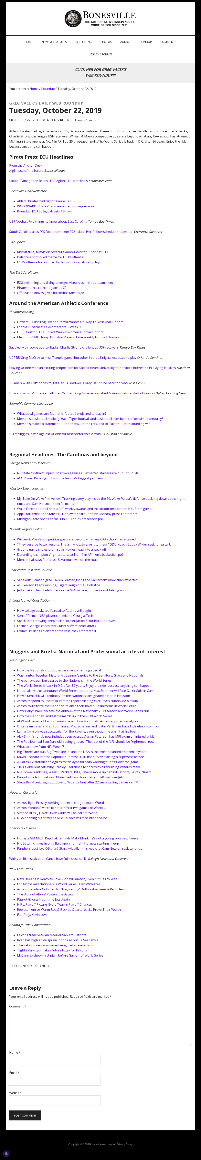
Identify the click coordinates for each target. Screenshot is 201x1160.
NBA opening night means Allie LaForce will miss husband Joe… (63, 818)
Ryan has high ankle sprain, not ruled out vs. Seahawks (57, 940)
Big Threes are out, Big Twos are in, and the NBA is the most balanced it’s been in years (81, 752)
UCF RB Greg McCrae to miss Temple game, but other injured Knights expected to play (72, 357)
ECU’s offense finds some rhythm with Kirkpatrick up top (58, 262)
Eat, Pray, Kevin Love (32, 914)
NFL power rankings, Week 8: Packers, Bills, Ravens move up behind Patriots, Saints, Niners (84, 772)
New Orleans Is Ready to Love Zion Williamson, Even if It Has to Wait (67, 879)
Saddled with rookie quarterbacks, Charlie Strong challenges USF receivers (64, 347)
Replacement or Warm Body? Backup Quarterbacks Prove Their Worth (69, 909)
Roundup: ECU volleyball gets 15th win (45, 211)
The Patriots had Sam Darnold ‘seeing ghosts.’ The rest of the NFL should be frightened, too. (85, 741)
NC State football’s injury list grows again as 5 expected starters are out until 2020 (77, 473)
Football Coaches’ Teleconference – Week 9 (49, 327)
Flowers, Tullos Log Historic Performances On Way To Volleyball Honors (70, 322)
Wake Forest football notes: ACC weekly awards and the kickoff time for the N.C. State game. (84, 509)
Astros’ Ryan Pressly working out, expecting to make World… (61, 802)
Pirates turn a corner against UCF (41, 287)
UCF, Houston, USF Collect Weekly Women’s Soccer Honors (60, 332)
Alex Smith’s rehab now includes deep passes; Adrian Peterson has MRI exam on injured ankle (85, 736)
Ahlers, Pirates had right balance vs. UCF (46, 201)
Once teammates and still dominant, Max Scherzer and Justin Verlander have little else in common (88, 726)
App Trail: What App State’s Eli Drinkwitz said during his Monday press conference (77, 514)
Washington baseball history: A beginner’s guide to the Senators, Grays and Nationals (80, 675)
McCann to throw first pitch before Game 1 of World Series (60, 955)
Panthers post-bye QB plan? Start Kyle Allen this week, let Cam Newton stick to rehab (79, 848)
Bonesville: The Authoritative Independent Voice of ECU (101, 18)
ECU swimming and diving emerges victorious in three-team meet (65, 282)
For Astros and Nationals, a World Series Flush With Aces (58, 884)
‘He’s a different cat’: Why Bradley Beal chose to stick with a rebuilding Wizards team (78, 767)
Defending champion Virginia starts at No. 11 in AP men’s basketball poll (70, 554)
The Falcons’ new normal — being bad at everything (55, 945)
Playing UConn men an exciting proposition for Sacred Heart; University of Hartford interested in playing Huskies (92, 368)
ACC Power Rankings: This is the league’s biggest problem (60, 478)
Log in (111, 1144)
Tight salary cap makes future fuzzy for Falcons (52, 950)
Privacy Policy (125, 1144)
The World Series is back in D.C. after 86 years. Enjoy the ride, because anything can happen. (84, 685)
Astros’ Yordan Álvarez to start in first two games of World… (61, 808)
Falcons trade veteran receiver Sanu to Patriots (52, 935)
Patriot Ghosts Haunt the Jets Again (43, 899)
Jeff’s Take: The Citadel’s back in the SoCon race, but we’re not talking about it (74, 590)
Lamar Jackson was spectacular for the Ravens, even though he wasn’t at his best (76, 731)
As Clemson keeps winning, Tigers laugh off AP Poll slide (58, 585)
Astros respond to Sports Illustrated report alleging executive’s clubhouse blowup (77, 701)
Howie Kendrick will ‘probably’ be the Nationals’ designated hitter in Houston (73, 696)
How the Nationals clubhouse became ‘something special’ (59, 670)
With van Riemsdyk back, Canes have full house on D (48, 858)
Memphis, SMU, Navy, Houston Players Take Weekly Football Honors (68, 337)
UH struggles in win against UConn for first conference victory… (56, 434)
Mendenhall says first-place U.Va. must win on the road (57, 559)
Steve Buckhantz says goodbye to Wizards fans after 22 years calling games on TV (77, 782)
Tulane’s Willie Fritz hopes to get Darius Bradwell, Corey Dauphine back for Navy (68, 383)
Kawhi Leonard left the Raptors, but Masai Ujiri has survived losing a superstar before (80, 757)
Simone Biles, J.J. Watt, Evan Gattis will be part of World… (58, 813)
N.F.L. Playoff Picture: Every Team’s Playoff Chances (54, 904)
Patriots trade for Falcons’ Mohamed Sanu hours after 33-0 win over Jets (70, 777)
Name (15, 1052)
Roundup (42, 965)
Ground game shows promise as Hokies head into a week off (61, 549)
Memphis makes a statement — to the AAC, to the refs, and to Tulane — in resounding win (83, 424)
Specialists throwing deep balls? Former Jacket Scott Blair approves (66, 621)
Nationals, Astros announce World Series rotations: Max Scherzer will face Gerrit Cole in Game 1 (87, 690)
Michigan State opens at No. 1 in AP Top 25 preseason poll (60, 519)
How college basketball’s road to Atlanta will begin (54, 610)
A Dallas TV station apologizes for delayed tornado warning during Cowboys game (78, 762)
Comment (17, 1006)
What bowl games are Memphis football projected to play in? (61, 413)
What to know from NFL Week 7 (40, 746)
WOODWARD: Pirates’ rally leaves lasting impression (55, 206)
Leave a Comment (87, 120)
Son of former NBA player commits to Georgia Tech (55, 615)
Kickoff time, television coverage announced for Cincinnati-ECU (63, 252)
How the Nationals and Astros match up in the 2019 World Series (64, 716)
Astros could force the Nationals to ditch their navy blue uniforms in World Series (76, 706)
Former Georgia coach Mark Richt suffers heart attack (56, 626)
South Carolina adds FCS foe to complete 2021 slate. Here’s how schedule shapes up (70, 231)
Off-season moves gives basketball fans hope (50, 293)
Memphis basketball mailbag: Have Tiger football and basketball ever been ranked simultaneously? (90, 418)
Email (14, 1073)
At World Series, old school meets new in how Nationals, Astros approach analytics (77, 721)
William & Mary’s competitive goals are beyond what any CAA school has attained (76, 539)
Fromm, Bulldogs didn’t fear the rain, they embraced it (56, 631)
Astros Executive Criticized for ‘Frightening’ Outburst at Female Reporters (71, 889)
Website (15, 1093)
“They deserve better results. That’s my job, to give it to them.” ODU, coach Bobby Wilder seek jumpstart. (94, 544)
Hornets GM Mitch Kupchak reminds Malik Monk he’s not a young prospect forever (78, 838)
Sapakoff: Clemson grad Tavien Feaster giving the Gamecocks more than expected (77, 580)
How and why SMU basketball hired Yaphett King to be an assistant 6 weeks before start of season (82, 393)
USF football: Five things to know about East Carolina (48, 221)
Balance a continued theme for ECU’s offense (50, 257)
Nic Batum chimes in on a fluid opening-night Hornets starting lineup (68, 843)
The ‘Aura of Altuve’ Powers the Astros (45, 894)
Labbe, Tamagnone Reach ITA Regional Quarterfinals (48, 181)
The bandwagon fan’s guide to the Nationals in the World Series (64, 680)
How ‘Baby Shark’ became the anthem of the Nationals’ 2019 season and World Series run (83, 711)
